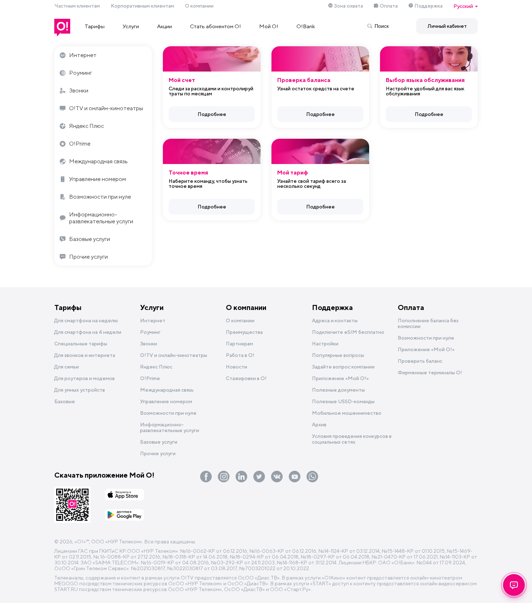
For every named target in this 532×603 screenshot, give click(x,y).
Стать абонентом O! (215, 26)
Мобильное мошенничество (346, 413)
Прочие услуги (88, 256)
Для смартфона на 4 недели (87, 332)
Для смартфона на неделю (86, 320)
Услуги (131, 26)
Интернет (83, 55)
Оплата (389, 6)
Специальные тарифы (80, 343)
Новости (236, 367)
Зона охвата (348, 6)
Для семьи (66, 367)
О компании (199, 6)
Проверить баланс (420, 361)
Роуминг (80, 72)
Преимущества (244, 332)
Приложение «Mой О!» (340, 378)
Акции (164, 26)
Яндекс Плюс (86, 125)
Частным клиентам (77, 6)
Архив (319, 424)
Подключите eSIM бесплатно (348, 332)
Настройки (325, 343)
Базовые (64, 401)
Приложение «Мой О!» (426, 349)
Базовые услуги (89, 239)
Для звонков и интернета (84, 355)
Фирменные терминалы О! (430, 372)
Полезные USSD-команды (343, 401)
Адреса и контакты (335, 320)
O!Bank (305, 26)
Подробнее (212, 114)
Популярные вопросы (338, 355)
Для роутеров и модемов (84, 378)
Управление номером (97, 179)
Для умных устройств (79, 390)
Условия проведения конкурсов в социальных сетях (352, 439)
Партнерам (239, 343)
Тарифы (95, 26)
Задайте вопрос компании (343, 367)
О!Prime (79, 143)
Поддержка (428, 6)
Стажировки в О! (246, 378)
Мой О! (268, 26)
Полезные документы (338, 390)
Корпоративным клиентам (142, 6)
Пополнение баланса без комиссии (428, 323)
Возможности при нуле (100, 196)
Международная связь (98, 161)
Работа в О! (240, 355)
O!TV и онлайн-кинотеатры (106, 108)
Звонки (78, 90)
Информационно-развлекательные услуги (101, 218)
